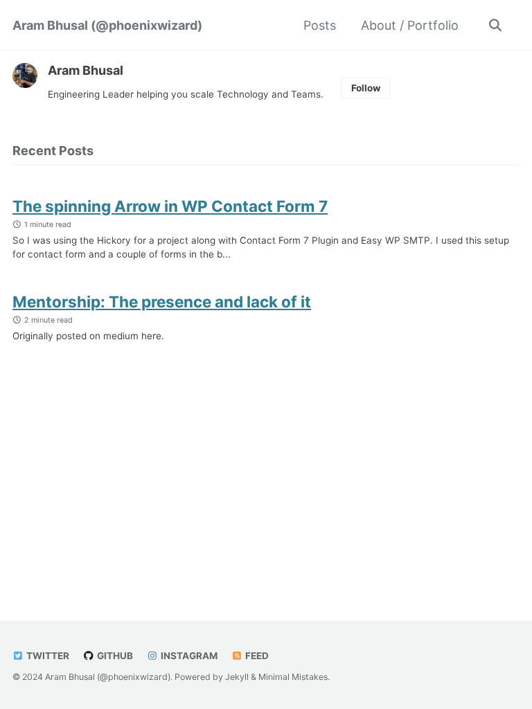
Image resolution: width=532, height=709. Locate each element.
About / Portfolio (410, 25)
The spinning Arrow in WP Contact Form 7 (170, 206)
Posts (319, 25)
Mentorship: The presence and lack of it (161, 301)
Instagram (188, 655)
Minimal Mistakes (293, 677)
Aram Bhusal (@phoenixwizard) (107, 25)
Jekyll (237, 677)
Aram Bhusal (85, 70)
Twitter (46, 655)
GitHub (114, 655)
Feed (256, 655)
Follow (365, 87)
